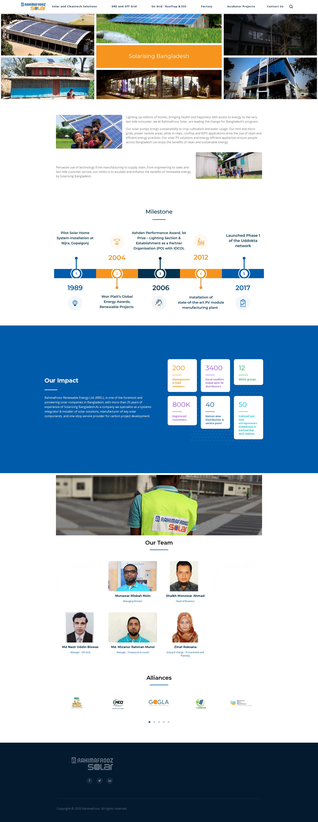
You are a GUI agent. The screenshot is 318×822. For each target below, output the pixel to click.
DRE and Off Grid (124, 6)
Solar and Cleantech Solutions (74, 6)
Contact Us (275, 6)
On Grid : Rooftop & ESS (168, 6)
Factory (206, 6)
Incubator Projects (241, 6)
